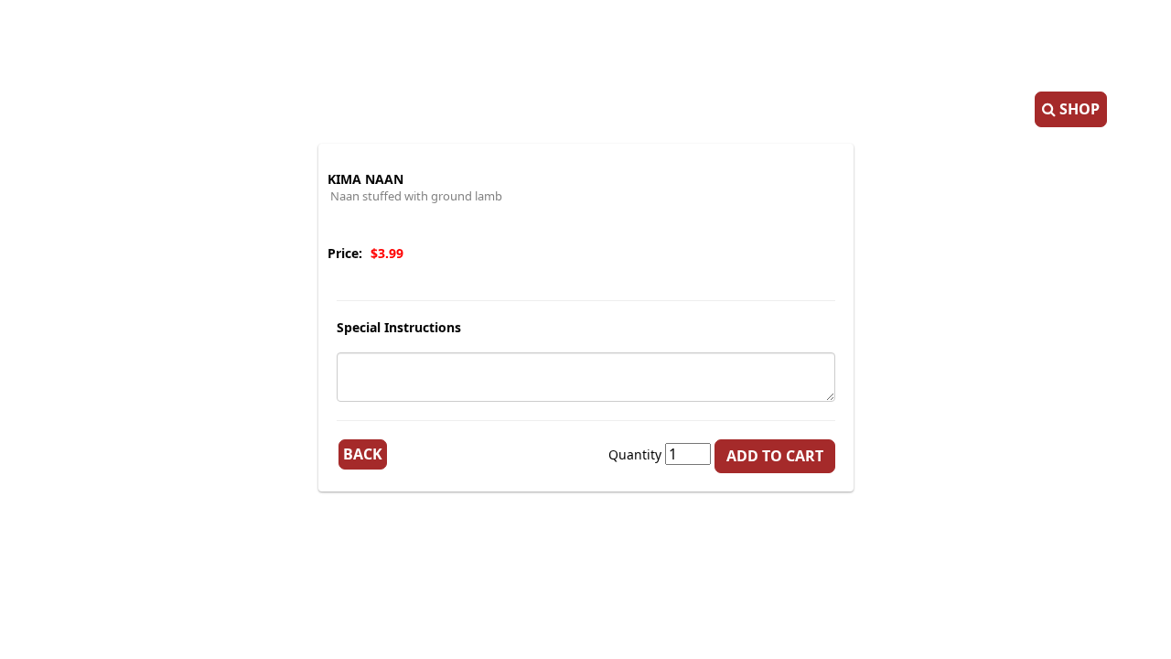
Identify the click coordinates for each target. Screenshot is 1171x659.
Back (362, 454)
